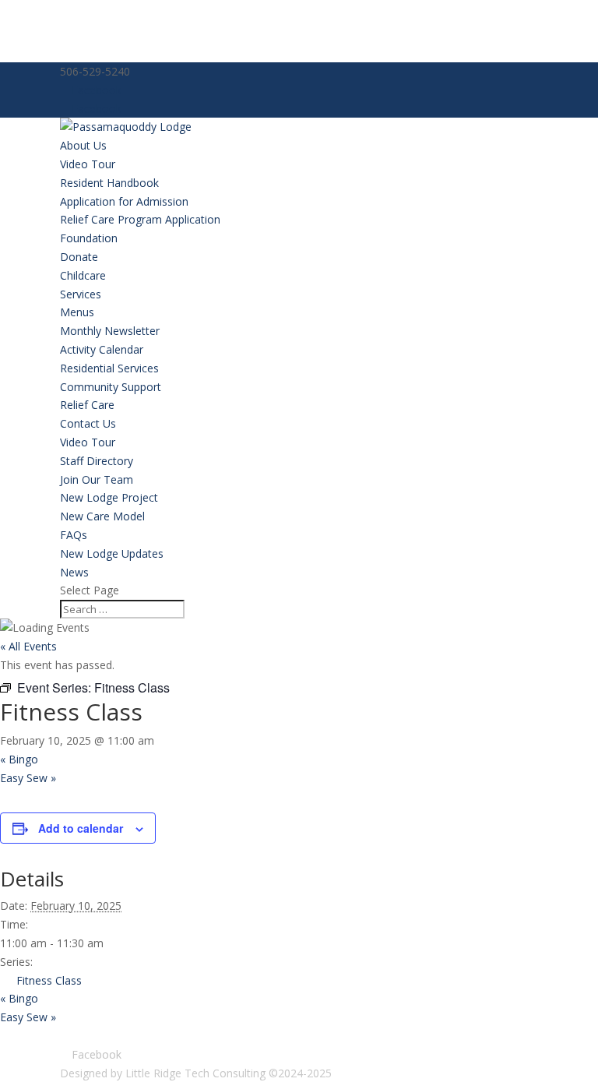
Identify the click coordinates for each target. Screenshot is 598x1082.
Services (80, 294)
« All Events (28, 646)
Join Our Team (96, 479)
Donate (79, 256)
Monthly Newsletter (110, 330)
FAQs (73, 534)
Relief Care (87, 404)
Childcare (83, 275)
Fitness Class (49, 980)
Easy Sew (28, 777)
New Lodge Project (109, 497)
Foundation (89, 238)
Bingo (19, 759)
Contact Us (88, 423)
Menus (77, 312)
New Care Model (102, 516)
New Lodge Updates (112, 553)
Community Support (110, 386)
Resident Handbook (109, 182)
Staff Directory (96, 460)
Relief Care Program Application (140, 219)
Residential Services (109, 368)
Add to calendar (80, 828)
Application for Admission (124, 201)
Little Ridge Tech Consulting (195, 1073)
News (74, 572)
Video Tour (87, 164)
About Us (83, 145)
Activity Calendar (101, 349)
